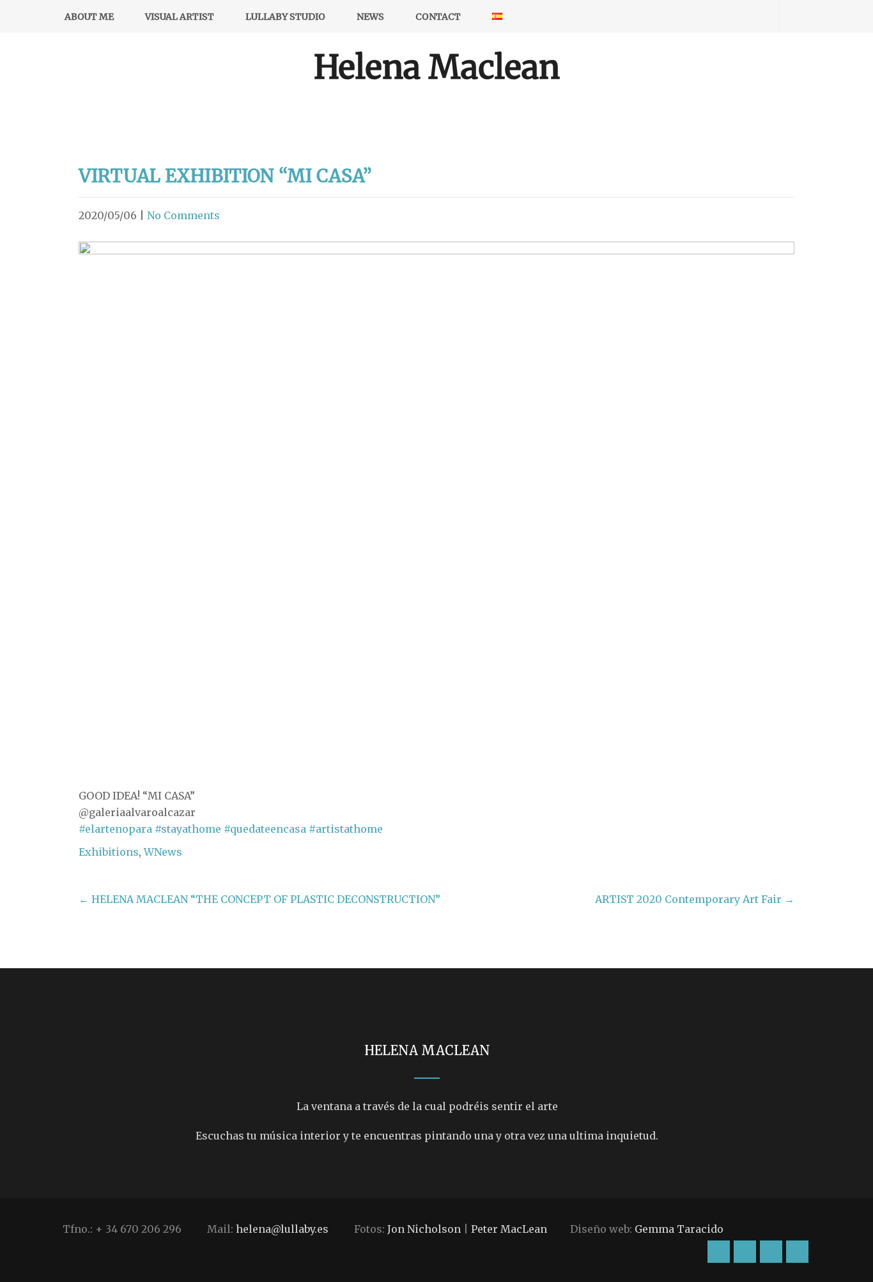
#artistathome (346, 828)
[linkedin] (754, 16)
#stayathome (188, 828)
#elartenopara (115, 828)
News (370, 16)
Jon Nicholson (424, 1229)
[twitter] (731, 16)
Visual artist (179, 16)
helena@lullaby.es (282, 1229)
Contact (438, 16)
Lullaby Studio (285, 16)
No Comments (183, 215)
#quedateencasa (265, 828)
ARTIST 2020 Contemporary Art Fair (694, 899)
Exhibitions (109, 852)
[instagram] (687, 16)
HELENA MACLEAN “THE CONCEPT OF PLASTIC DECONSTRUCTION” (259, 899)
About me (89, 16)
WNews (163, 852)
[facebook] (709, 16)
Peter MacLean (509, 1229)
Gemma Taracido (679, 1229)
